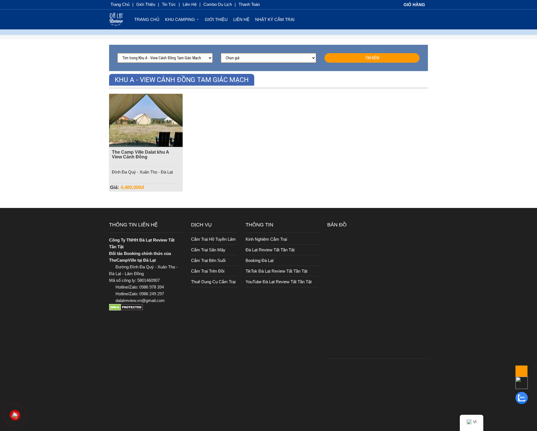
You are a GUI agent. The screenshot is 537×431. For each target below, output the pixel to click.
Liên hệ (241, 19)
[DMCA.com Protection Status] (146, 309)
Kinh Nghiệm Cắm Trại (266, 239)
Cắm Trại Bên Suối (208, 260)
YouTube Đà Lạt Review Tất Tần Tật (279, 281)
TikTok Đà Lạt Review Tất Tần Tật (276, 271)
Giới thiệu (145, 4)
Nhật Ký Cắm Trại (275, 19)
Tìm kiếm (372, 58)
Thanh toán (249, 4)
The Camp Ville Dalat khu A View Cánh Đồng (140, 154)
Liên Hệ (190, 4)
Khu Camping (180, 19)
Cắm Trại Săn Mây (208, 249)
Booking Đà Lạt (260, 260)
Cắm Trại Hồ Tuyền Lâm (213, 239)
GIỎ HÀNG (413, 4)
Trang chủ (119, 4)
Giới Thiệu (216, 19)
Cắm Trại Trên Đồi (207, 271)
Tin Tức (169, 4)
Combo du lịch (217, 4)
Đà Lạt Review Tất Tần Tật (270, 249)
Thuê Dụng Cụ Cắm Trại (213, 281)
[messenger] (521, 382)
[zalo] (521, 398)
